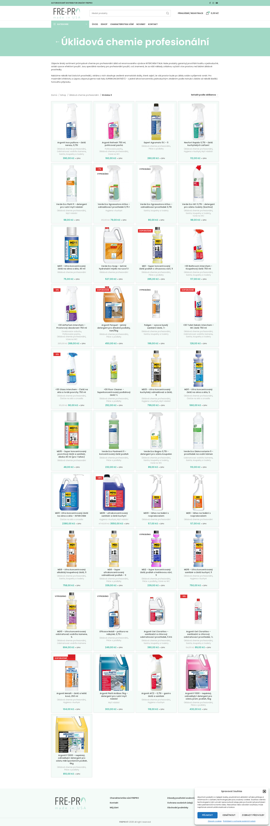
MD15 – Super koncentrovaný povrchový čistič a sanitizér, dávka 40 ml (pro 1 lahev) (71, 454)
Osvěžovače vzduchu (71, 331)
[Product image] (114, 304)
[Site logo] (66, 13)
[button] (264, 791)
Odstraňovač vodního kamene (71, 151)
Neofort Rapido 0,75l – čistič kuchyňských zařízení (198, 144)
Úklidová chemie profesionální (84, 95)
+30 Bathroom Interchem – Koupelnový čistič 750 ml (198, 267)
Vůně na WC (114, 154)
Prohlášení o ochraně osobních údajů (239, 821)
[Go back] (57, 42)
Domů (54, 95)
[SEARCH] (167, 13)
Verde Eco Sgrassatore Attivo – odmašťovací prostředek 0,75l (156, 205)
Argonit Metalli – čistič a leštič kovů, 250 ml (72, 695)
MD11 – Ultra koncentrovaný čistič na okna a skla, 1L (198, 391)
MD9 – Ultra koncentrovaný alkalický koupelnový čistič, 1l (71, 571)
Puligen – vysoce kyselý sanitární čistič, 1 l (156, 326)
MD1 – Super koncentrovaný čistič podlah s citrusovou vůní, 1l (156, 267)
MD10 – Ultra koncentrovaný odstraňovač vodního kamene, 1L (71, 634)
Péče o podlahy (156, 149)
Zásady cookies (215, 821)
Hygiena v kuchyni (192, 151)
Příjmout (207, 815)
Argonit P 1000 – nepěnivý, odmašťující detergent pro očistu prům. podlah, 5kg (198, 696)
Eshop (63, 95)
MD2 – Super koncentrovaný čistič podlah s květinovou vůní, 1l (156, 572)
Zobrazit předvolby (253, 815)
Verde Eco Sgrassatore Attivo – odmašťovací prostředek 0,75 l (114, 205)
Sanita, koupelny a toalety (71, 154)
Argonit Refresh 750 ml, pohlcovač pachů (114, 144)
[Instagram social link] (213, 3)
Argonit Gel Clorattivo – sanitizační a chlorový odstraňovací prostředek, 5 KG (156, 634)
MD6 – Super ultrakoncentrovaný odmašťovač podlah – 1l (114, 572)
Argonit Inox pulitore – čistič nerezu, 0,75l (71, 144)
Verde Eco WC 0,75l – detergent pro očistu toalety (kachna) (198, 205)
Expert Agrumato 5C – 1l (156, 142)
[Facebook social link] (210, 3)
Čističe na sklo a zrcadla (71, 398)
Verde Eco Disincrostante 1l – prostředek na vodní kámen (198, 453)
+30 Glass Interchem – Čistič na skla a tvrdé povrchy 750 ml (71, 391)
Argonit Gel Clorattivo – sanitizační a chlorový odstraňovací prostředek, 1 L (198, 634)
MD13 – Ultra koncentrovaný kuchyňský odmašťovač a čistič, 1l (156, 392)
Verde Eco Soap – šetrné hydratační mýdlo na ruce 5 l (114, 267)
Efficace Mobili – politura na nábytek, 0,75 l (114, 633)
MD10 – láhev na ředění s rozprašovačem (156, 514)
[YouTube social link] (217, 3)
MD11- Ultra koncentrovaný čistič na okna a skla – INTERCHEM (71, 514)
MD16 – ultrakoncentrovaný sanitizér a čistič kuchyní (114, 514)
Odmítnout (228, 815)
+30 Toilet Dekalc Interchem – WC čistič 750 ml (198, 326)
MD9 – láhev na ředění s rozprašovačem (198, 514)
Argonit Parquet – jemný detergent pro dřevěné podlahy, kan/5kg (113, 328)
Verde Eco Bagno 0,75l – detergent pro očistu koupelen (156, 453)
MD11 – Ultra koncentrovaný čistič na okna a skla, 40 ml (72, 267)
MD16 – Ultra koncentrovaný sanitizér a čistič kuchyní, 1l (198, 571)
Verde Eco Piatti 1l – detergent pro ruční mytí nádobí (71, 205)
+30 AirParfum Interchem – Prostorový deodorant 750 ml (71, 326)
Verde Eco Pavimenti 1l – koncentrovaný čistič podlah (114, 453)
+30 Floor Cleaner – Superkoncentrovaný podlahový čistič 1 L (113, 392)
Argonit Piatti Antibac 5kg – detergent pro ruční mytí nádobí (114, 696)
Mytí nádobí (207, 151)
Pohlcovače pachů (113, 149)
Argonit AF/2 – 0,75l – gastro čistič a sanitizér (156, 695)
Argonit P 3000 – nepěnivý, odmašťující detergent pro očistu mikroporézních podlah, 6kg (71, 759)
